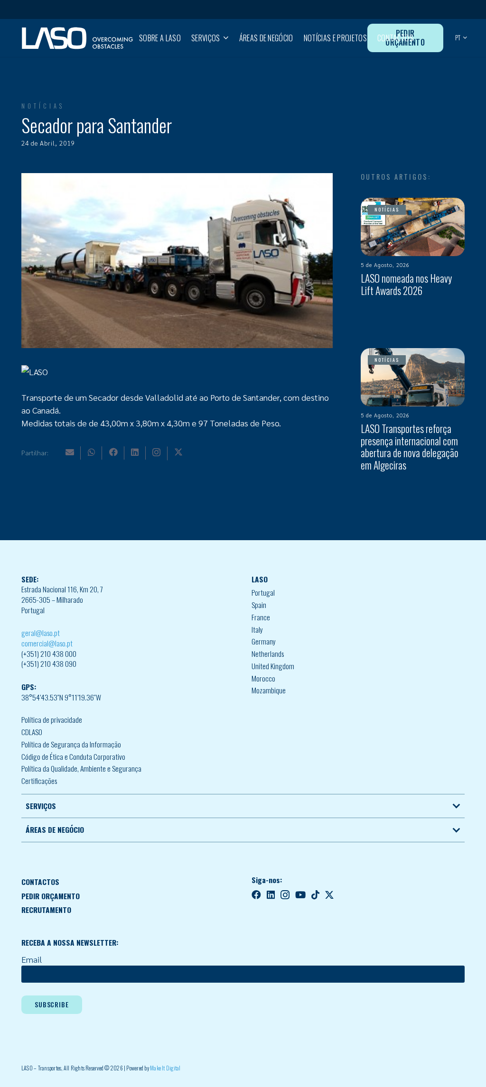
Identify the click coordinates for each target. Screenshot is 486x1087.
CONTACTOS (40, 881)
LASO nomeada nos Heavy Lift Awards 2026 (406, 284)
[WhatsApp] (91, 452)
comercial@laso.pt (47, 643)
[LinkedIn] (135, 452)
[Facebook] (113, 452)
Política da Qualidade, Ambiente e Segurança (81, 768)
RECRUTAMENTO (46, 909)
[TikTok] (315, 895)
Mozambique (269, 690)
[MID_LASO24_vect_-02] (77, 38)
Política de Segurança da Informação (71, 744)
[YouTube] (300, 895)
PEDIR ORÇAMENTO (50, 896)
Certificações (39, 780)
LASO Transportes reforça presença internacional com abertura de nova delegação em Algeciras (409, 447)
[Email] (69, 452)
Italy (257, 629)
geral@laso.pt (40, 632)
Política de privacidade (51, 719)
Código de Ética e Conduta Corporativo (73, 756)
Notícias (43, 106)
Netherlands (268, 653)
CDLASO (31, 732)
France (261, 617)
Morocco (263, 678)
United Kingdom (273, 666)
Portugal (263, 592)
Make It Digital (165, 1068)
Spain (259, 604)
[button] (224, 38)
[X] (178, 452)
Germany (264, 641)
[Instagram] (156, 452)
